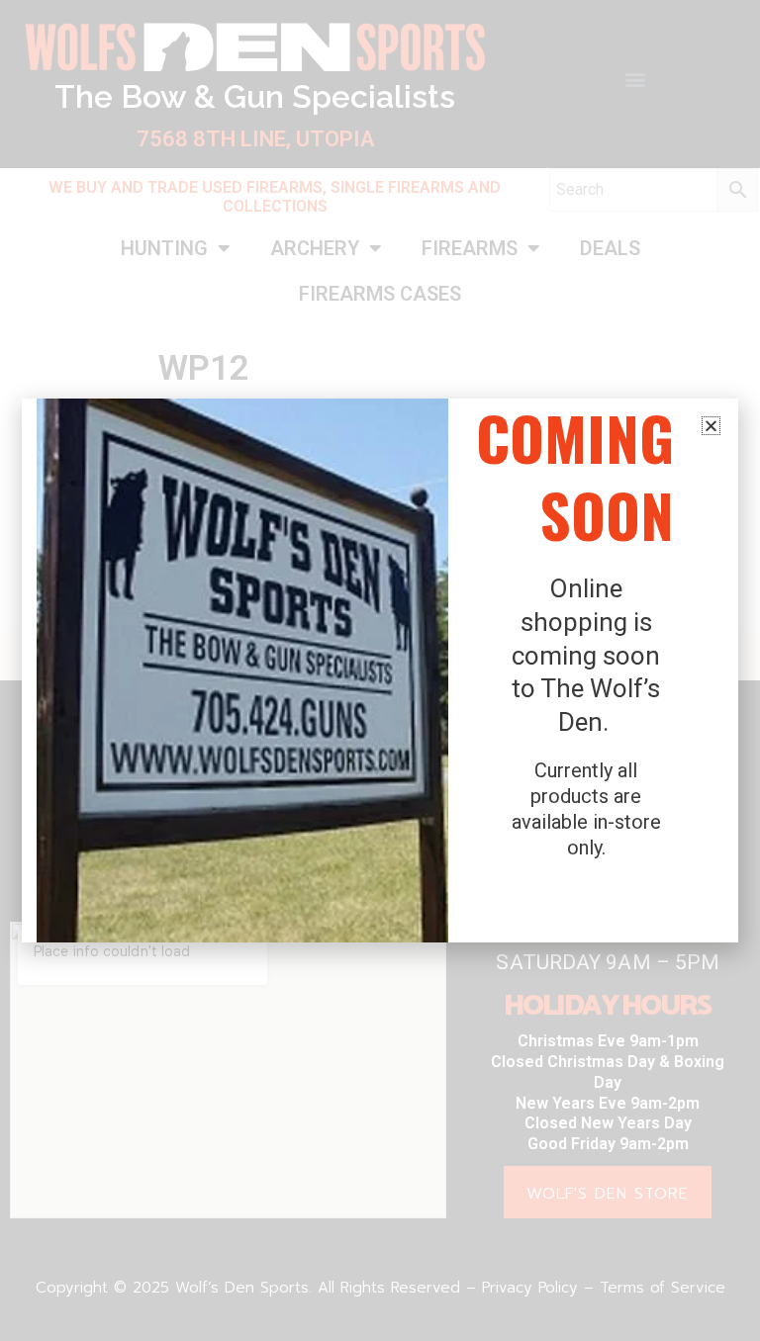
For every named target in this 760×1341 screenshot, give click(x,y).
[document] (380, 670)
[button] (711, 425)
